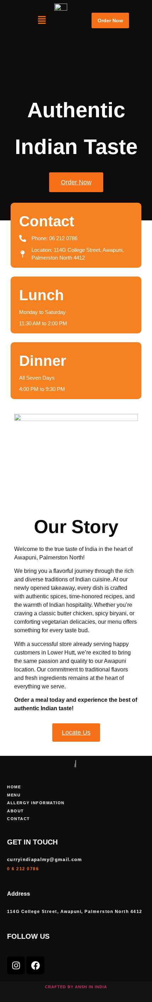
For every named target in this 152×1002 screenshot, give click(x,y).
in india (98, 987)
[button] (42, 20)
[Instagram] (16, 965)
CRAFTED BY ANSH (66, 987)
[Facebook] (35, 965)
